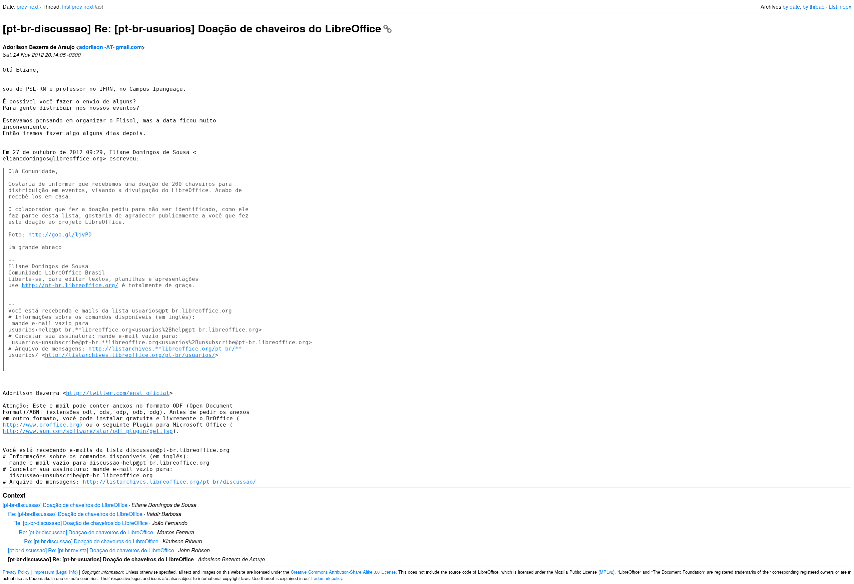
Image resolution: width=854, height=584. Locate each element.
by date (791, 6)
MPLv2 (606, 572)
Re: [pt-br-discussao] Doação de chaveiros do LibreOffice (75, 514)
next (33, 6)
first (66, 6)
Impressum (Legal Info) (55, 572)
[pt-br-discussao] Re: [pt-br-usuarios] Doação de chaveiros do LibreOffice (192, 28)
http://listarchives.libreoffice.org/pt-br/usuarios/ (130, 355)
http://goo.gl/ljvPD (60, 234)
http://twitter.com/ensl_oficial (117, 393)
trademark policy (326, 578)
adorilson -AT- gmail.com (110, 47)
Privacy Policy (16, 572)
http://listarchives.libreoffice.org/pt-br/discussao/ (169, 482)
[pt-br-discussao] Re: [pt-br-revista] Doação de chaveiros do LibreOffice (91, 550)
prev (22, 6)
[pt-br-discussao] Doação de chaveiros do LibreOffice (65, 505)
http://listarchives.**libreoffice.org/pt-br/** (165, 349)
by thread (814, 6)
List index (840, 6)
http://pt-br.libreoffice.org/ (70, 285)
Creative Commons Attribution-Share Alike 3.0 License (343, 572)
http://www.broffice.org (41, 425)
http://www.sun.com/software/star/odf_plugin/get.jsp (88, 431)
